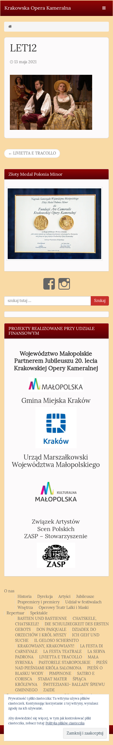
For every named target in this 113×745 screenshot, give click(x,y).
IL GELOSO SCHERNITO (56, 640)
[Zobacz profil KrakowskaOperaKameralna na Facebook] (49, 283)
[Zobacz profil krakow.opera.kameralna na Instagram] (64, 283)
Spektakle (39, 613)
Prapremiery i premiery (39, 602)
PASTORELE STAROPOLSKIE (65, 662)
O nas (9, 591)
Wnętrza (25, 607)
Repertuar (15, 613)
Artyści (64, 596)
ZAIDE (49, 690)
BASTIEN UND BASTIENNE (42, 618)
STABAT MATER (52, 679)
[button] (54, 223)
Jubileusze (85, 596)
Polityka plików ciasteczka (65, 723)
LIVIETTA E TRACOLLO (32, 153)
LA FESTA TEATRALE (62, 651)
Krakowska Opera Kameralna (37, 8)
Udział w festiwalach (83, 602)
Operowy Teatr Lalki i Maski (64, 607)
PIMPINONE (60, 673)
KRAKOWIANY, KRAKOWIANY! (46, 646)
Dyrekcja (45, 596)
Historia (25, 596)
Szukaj (99, 300)
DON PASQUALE (51, 629)
